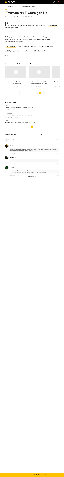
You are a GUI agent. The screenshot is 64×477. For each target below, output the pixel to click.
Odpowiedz (12, 153)
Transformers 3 (53, 25)
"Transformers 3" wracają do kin (26, 6)
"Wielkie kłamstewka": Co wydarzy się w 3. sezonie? (18, 115)
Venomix (12, 167)
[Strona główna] (6, 6)
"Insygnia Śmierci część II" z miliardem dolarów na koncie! (39, 82)
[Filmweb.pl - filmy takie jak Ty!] (10, 2)
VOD (6, 113)
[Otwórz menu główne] (58, 2)
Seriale (10, 113)
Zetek (11, 146)
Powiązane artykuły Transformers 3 (17, 64)
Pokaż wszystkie (32, 176)
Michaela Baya (31, 37)
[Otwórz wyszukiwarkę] (50, 2)
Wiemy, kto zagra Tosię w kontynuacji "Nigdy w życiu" (19, 107)
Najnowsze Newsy (11, 102)
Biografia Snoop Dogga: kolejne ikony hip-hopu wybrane (20, 122)
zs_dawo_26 (13, 157)
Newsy (10, 6)
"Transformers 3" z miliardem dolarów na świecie (15, 82)
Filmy (15, 6)
